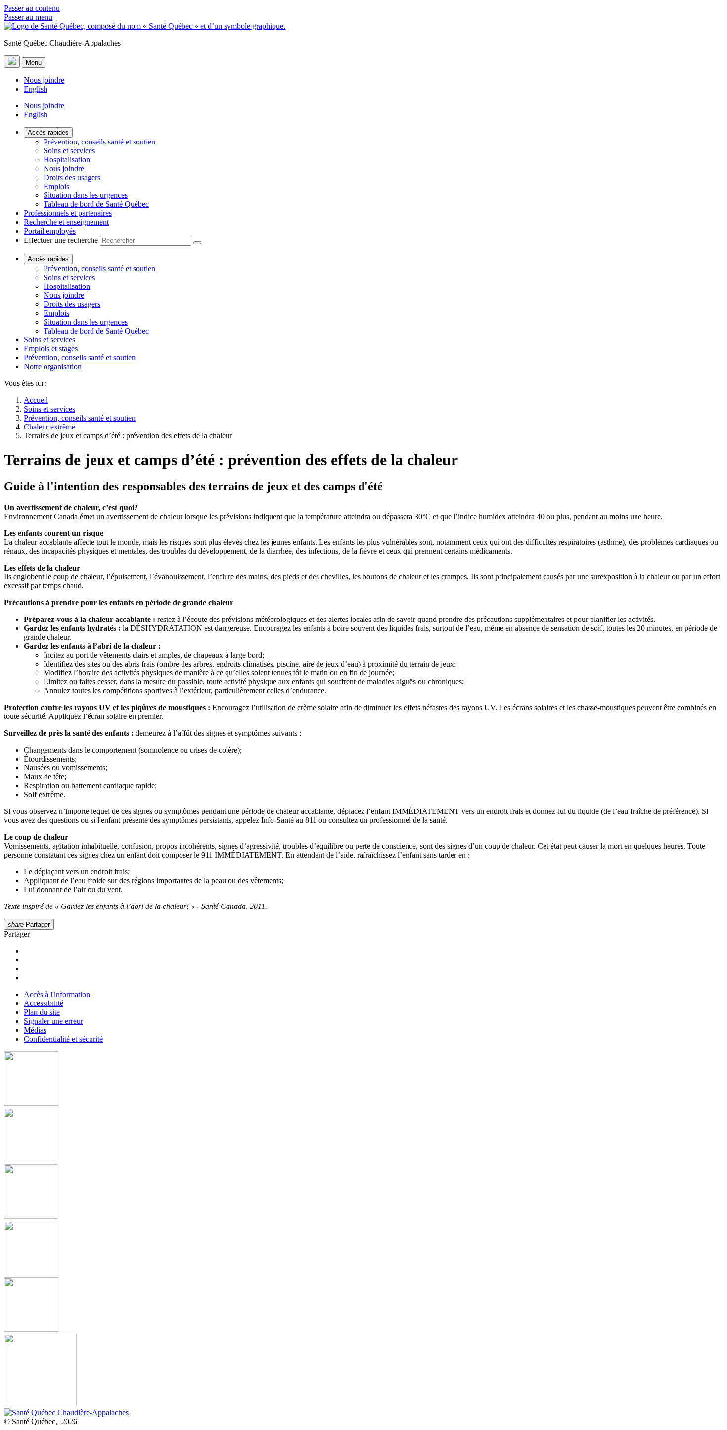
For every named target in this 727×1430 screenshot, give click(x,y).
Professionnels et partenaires (68, 213)
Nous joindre (44, 80)
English (35, 89)
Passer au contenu (32, 8)
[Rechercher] (197, 242)
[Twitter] (363, 1249)
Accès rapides (48, 132)
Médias (35, 1030)
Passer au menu (28, 17)
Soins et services (69, 150)
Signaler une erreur (53, 1021)
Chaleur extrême (49, 427)
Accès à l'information (57, 994)
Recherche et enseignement (66, 222)
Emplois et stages (51, 348)
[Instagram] (363, 1136)
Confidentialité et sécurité (63, 1039)
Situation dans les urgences (86, 195)
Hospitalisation (67, 159)
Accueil (36, 400)
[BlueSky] (363, 1371)
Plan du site (42, 1012)
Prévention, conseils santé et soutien (99, 142)
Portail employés (50, 231)
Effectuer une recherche (61, 240)
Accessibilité (43, 1003)
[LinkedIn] (363, 1305)
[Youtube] (363, 1192)
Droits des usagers (72, 177)
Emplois (56, 186)
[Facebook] (363, 1079)
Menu (34, 62)
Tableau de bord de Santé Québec (96, 204)
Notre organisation (53, 366)
